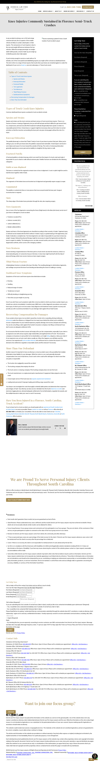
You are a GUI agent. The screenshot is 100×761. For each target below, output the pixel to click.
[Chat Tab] (50, 380)
